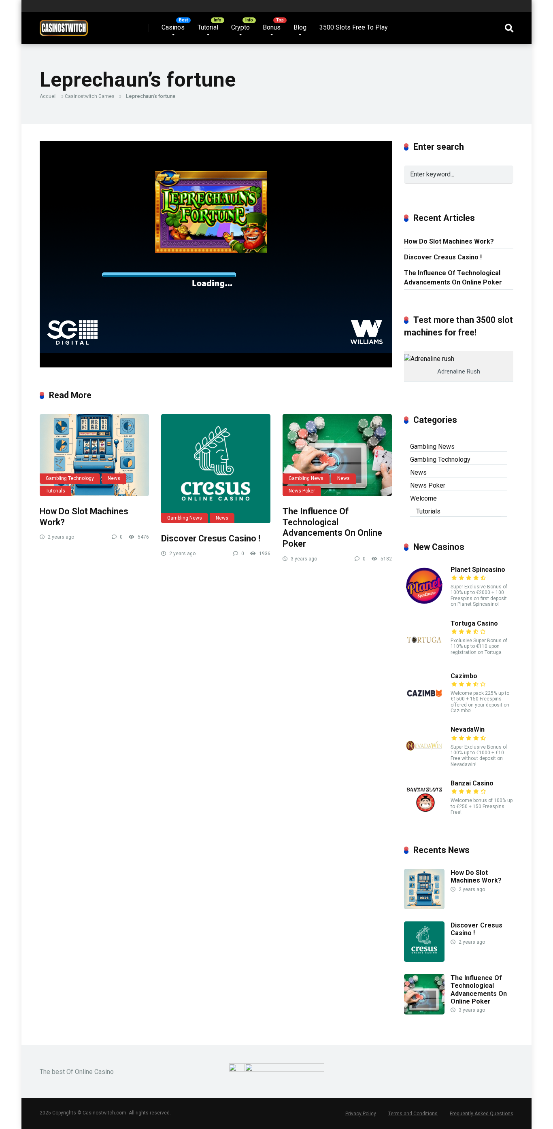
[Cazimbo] (424, 710)
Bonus (272, 27)
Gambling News (184, 518)
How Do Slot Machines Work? (449, 241)
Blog (300, 27)
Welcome (423, 498)
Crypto (240, 27)
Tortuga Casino (474, 623)
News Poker (302, 491)
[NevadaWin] (424, 764)
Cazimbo (464, 676)
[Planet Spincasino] (424, 604)
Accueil (48, 96)
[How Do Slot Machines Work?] (94, 455)
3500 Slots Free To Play (353, 27)
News (114, 478)
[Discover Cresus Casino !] (215, 468)
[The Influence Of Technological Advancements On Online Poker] (337, 455)
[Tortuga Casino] (424, 658)
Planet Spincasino (478, 569)
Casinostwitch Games (90, 96)
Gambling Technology (70, 478)
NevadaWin (468, 729)
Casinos (173, 27)
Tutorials (55, 491)
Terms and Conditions (413, 1113)
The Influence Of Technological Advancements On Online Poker (332, 527)
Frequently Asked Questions (481, 1113)
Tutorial (208, 27)
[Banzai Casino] (424, 817)
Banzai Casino (472, 783)
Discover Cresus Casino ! (210, 538)
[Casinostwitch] (64, 25)
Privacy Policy (360, 1113)
